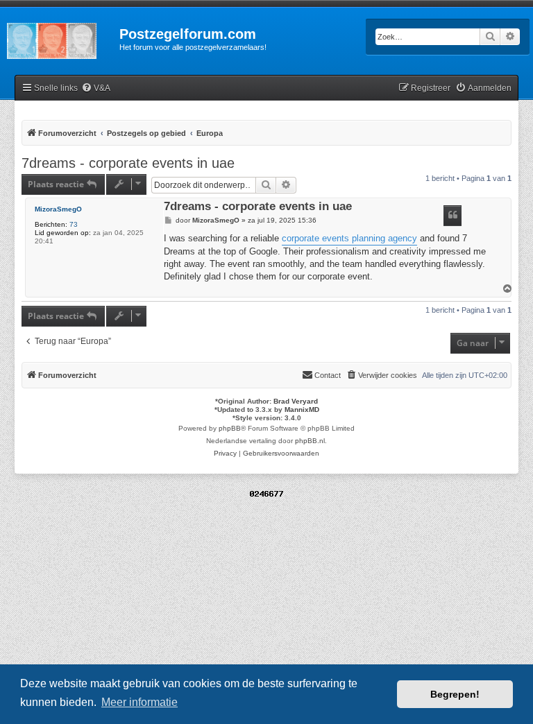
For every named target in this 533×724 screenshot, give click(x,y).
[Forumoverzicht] (59, 38)
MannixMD (302, 409)
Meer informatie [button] (139, 702)
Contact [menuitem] (327, 375)
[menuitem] (95, 88)
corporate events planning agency (349, 238)
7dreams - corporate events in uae (128, 163)
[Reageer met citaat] (452, 215)
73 (73, 224)
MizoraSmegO (58, 209)
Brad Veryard (295, 401)
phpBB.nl (310, 441)
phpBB (230, 428)
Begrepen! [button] (455, 694)
